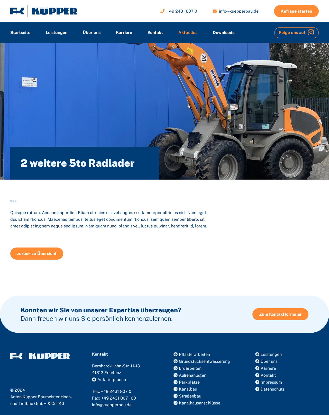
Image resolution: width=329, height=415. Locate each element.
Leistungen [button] (56, 32)
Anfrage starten (296, 11)
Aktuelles (187, 32)
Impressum (271, 382)
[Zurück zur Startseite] (43, 11)
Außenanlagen (192, 375)
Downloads (223, 32)
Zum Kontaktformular (280, 314)
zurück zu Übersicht (37, 253)
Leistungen (271, 354)
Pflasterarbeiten (194, 354)
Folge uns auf (292, 32)
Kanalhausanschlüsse (199, 403)
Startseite (20, 32)
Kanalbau (188, 389)
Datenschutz (273, 389)
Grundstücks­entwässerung (204, 361)
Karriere (124, 32)
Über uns (91, 32)
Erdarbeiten (190, 368)
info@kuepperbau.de (239, 11)
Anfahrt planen (111, 379)
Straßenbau (190, 396)
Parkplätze (189, 382)
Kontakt (155, 32)
